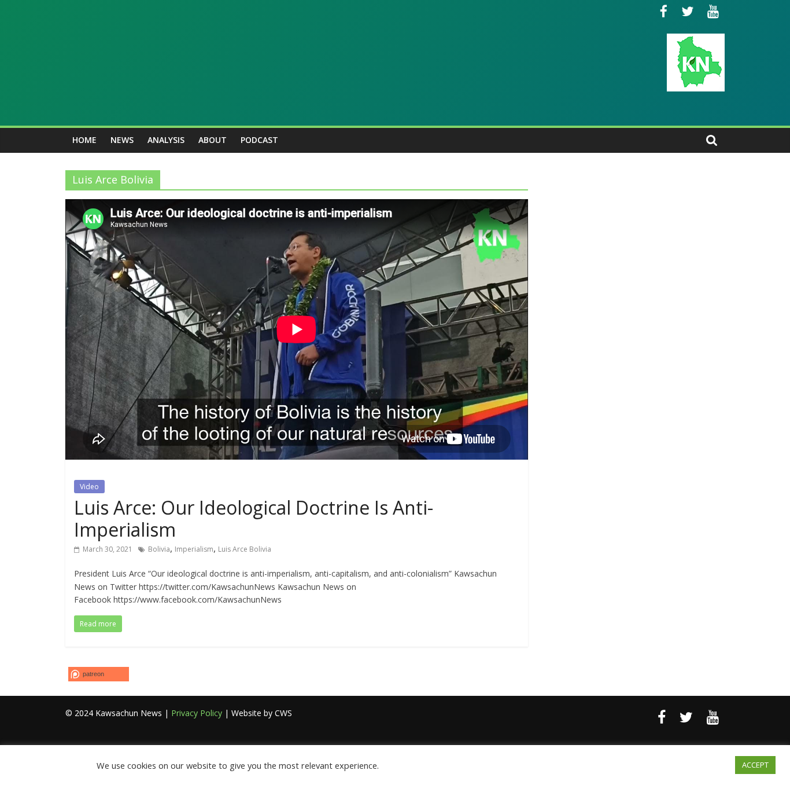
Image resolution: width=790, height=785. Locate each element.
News (122, 139)
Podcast (259, 139)
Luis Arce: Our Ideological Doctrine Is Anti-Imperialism (253, 518)
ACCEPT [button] (755, 765)
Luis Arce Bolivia (244, 549)
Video (89, 486)
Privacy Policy (196, 712)
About (212, 139)
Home (84, 139)
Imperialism (194, 549)
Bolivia (159, 549)
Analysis (165, 139)
